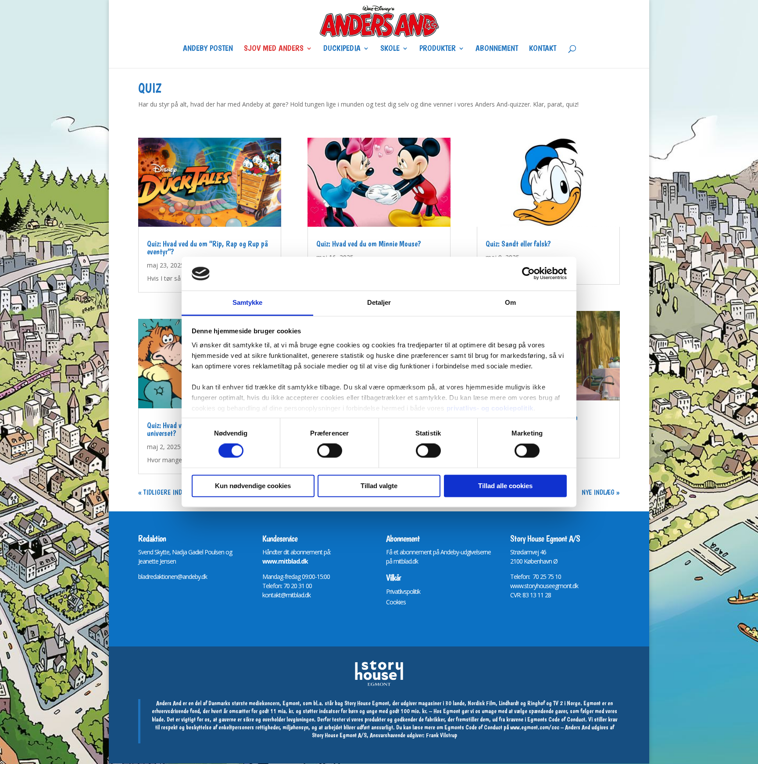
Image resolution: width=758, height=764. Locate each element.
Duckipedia (342, 49)
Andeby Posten (208, 49)
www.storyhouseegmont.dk (544, 586)
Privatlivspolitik (403, 591)
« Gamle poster (160, 492)
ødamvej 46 (531, 552)
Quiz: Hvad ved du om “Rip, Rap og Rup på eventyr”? (207, 247)
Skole (390, 49)
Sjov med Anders (274, 49)
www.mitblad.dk (285, 561)
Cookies (396, 602)
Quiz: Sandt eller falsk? (518, 243)
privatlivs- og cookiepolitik (490, 408)
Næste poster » (597, 492)
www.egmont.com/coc (534, 727)
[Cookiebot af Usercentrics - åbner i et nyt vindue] (528, 273)
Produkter (437, 49)
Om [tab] (510, 302)
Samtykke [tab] (247, 302)
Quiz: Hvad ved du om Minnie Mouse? (368, 243)
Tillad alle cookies (505, 485)
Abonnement (497, 49)
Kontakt (542, 49)
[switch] (329, 451)
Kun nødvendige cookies (253, 485)
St (512, 552)
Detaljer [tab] (379, 302)
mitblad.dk (405, 561)
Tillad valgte (379, 485)
